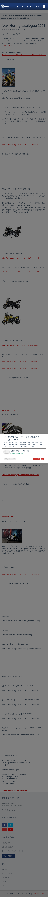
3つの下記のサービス (17, 454)
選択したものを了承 (10, 459)
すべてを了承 (39, 459)
